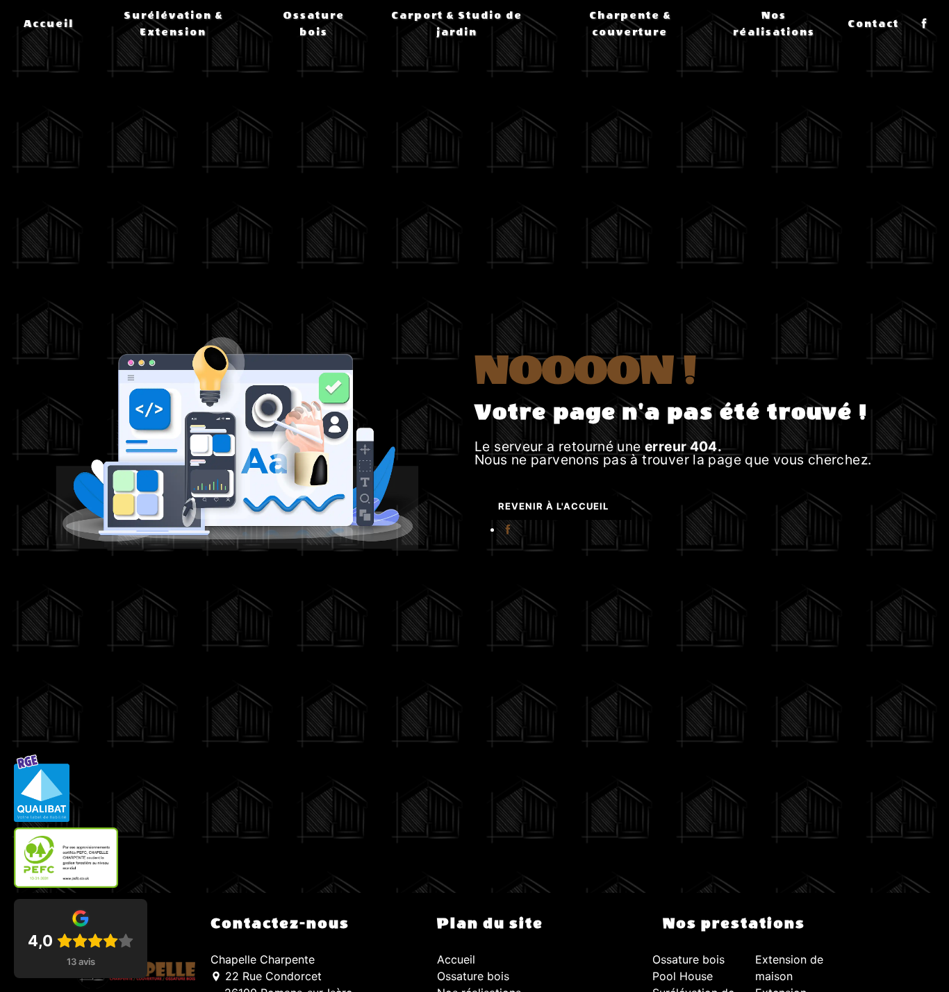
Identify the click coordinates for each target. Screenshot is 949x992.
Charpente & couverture (630, 24)
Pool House (682, 976)
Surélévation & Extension (173, 24)
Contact (873, 24)
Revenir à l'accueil (553, 506)
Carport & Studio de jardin (456, 24)
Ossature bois (314, 24)
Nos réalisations (774, 24)
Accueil (49, 24)
